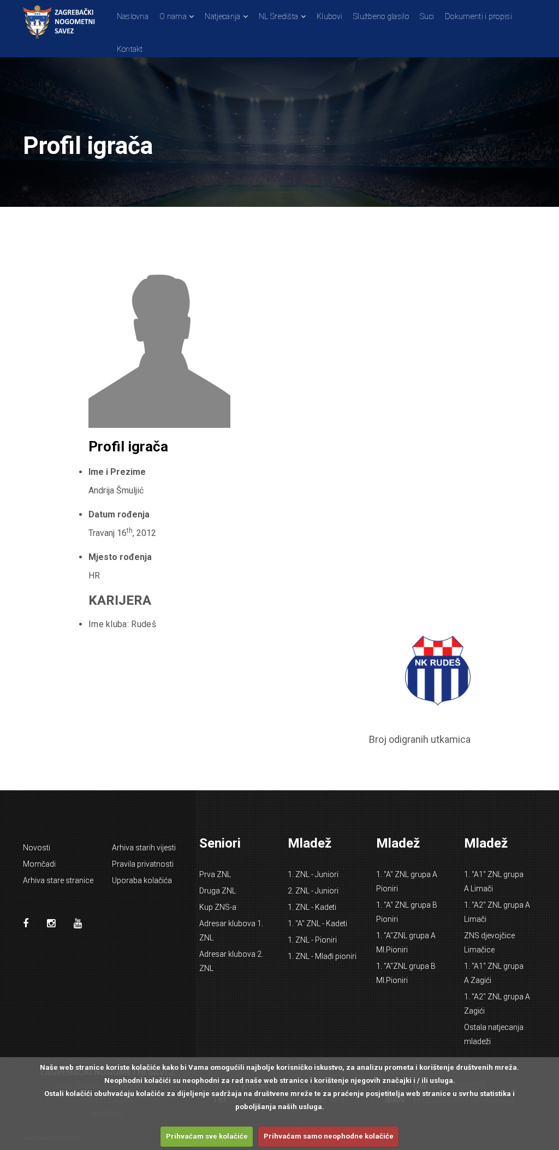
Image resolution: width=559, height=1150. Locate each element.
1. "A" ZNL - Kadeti (317, 923)
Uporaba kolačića (142, 880)
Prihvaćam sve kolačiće (207, 1136)
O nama (173, 16)
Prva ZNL (215, 874)
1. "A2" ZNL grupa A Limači (497, 912)
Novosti (36, 847)
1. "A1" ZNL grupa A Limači (494, 881)
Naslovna (132, 16)
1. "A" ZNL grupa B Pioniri (406, 912)
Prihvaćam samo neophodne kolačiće (329, 1136)
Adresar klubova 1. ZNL (231, 930)
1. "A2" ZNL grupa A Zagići (497, 1003)
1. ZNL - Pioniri (312, 940)
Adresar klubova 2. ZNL (231, 961)
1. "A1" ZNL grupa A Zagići (494, 973)
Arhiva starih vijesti (144, 847)
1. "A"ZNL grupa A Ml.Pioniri (406, 942)
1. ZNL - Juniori (313, 874)
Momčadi (39, 864)
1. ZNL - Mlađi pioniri (322, 956)
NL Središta (278, 16)
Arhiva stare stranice (58, 880)
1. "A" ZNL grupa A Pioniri (406, 881)
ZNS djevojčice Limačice (489, 942)
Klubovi (329, 16)
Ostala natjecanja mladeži (494, 1034)
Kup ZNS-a (217, 907)
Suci (427, 16)
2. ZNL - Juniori (313, 890)
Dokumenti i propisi (478, 16)
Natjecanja (222, 16)
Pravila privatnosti (143, 864)
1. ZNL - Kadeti (312, 907)
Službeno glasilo (381, 16)
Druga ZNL (217, 890)
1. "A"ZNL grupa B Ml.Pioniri (406, 973)
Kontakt (130, 49)
